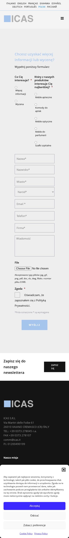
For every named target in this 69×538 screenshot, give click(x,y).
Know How (13, 46)
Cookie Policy (26, 533)
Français (33, 3)
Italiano (11, 3)
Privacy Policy (41, 533)
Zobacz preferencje (34, 525)
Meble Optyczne (16, 70)
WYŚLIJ (34, 325)
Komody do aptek (41, 109)
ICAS (19, 403)
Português (30, 6)
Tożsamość (13, 42)
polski (41, 6)
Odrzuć (34, 515)
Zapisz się (54, 367)
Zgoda (20, 288)
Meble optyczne (43, 121)
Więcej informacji (20, 92)
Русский (52, 6)
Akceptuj (35, 505)
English (22, 3)
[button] (63, 469)
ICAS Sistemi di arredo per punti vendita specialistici (19, 18)
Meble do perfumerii (18, 75)
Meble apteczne (16, 61)
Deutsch (17, 6)
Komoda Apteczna (17, 66)
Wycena (19, 104)
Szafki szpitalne (16, 80)
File (17, 262)
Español (56, 3)
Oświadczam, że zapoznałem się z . (30, 300)
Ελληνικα (45, 3)
